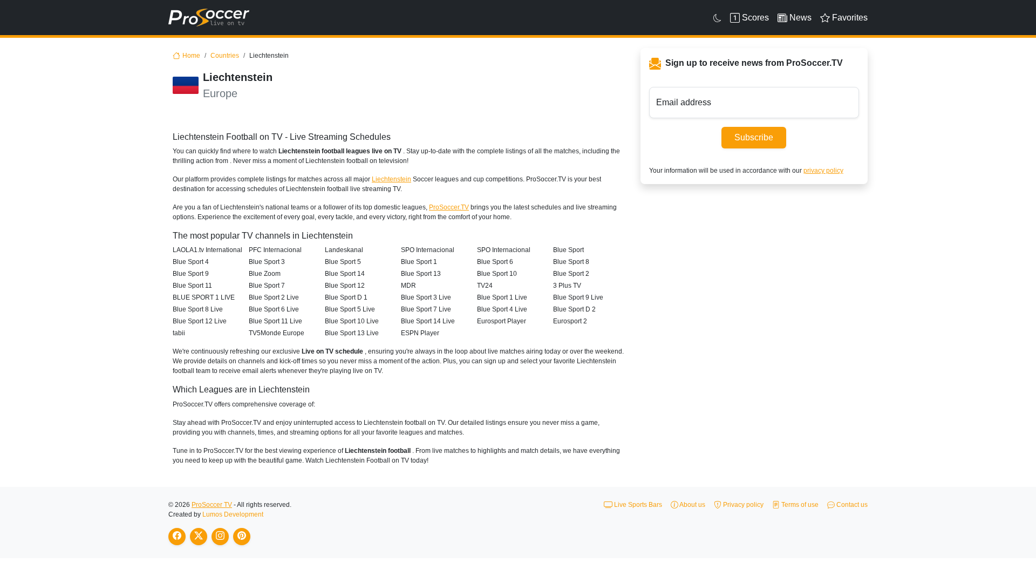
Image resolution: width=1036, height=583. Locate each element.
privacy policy (823, 170)
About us (691, 505)
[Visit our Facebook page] (177, 536)
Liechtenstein (391, 179)
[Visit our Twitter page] (198, 536)
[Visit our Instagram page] (220, 536)
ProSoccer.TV (449, 207)
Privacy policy (742, 505)
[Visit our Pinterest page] (241, 536)
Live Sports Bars (637, 505)
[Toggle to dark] (717, 17)
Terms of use (799, 505)
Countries (224, 55)
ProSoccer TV (212, 505)
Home (191, 55)
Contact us (851, 505)
